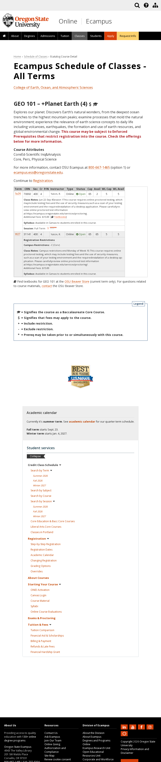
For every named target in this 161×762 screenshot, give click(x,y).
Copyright (126, 741)
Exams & (42, 618)
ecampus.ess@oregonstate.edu (38, 172)
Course (40, 601)
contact (47, 286)
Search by (40, 470)
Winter (39, 485)
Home (17, 56)
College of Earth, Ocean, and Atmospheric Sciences (53, 87)
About (15, 36)
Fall (37, 480)
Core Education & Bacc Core (53, 521)
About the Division (93, 733)
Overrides (37, 571)
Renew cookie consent (57, 759)
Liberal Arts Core (46, 526)
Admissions (47, 36)
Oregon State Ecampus (17, 747)
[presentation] (146, 5)
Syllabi (34, 606)
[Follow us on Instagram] (151, 726)
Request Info (128, 36)
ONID (40, 590)
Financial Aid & (47, 635)
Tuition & (38, 624)
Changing (44, 560)
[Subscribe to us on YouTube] (133, 726)
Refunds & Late (43, 646)
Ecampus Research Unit (96, 748)
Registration (43, 180)
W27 (17, 234)
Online (68, 21)
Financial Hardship (45, 652)
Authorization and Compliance (55, 750)
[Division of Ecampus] (155, 5)
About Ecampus (92, 737)
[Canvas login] (124, 737)
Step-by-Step (46, 544)
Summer (40, 475)
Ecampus (99, 21)
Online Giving (52, 744)
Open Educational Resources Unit (93, 753)
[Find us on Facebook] (142, 726)
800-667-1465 (99, 167)
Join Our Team (52, 740)
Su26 (18, 193)
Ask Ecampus (52, 737)
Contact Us (50, 733)
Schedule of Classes (35, 56)
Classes (80, 36)
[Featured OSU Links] (146, 5)
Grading (41, 566)
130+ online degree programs (20, 738)
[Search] (137, 5)
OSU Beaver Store (77, 281)
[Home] (4, 36)
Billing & (41, 641)
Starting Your (43, 584)
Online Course (46, 611)
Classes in (42, 532)
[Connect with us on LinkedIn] (125, 726)
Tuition (65, 36)
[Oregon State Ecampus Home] (82, 21)
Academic (42, 555)
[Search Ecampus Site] (137, 5)
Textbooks (60, 216)
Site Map (49, 755)
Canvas (38, 595)
